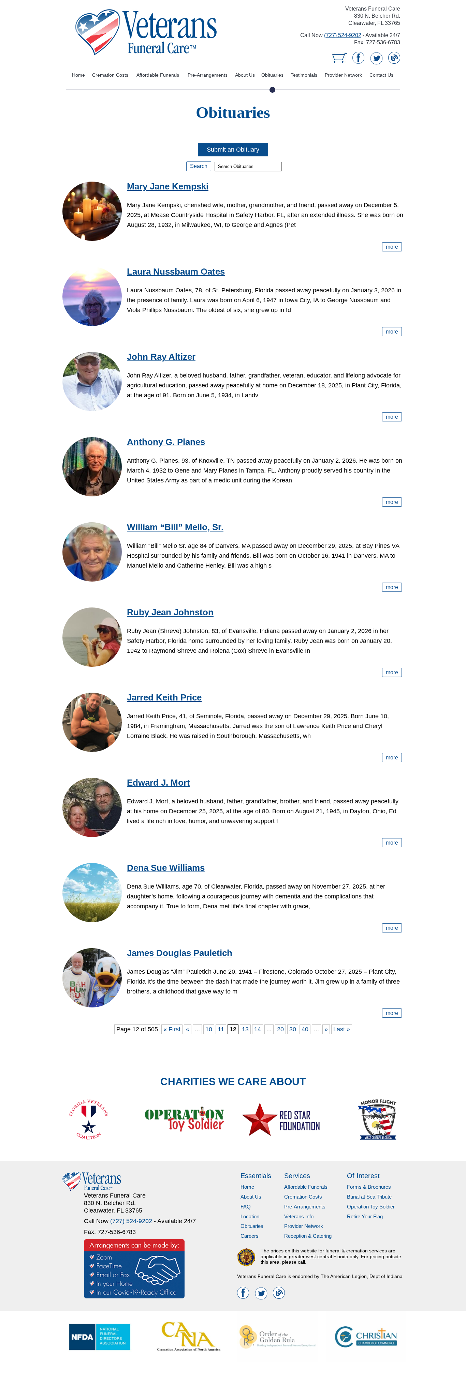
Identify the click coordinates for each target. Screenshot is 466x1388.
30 (292, 1029)
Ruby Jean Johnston (170, 612)
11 (221, 1029)
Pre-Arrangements (208, 75)
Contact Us (381, 75)
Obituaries (273, 75)
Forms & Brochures (369, 1187)
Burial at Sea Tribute (369, 1197)
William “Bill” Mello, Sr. (175, 527)
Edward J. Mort (158, 782)
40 (305, 1029)
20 (280, 1029)
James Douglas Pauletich (179, 953)
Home (78, 75)
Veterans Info (299, 1216)
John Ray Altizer (161, 357)
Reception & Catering (308, 1236)
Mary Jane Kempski (167, 186)
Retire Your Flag (365, 1216)
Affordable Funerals (157, 75)
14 (257, 1029)
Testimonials (303, 75)
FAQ (246, 1206)
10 (208, 1029)
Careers (250, 1236)
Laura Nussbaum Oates (176, 271)
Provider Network (343, 75)
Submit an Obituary (233, 149)
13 (245, 1029)
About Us (246, 75)
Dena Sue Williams (166, 868)
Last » (341, 1029)
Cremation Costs (109, 75)
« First (171, 1029)
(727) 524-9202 (342, 35)
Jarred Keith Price (164, 697)
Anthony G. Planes (166, 442)
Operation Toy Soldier (371, 1206)
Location (250, 1216)
